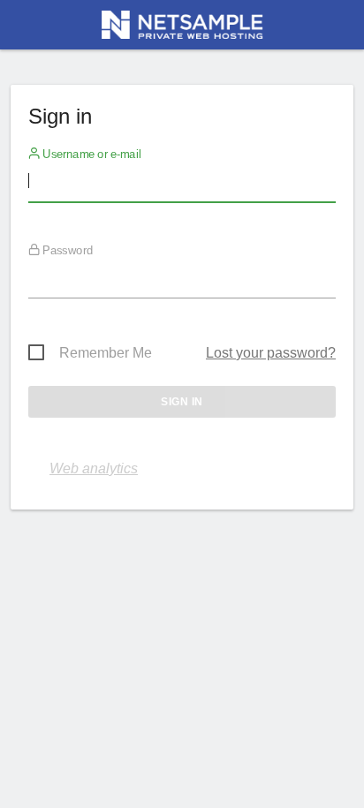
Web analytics (93, 468)
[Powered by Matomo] (182, 29)
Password (66, 251)
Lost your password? (271, 352)
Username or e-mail (90, 154)
